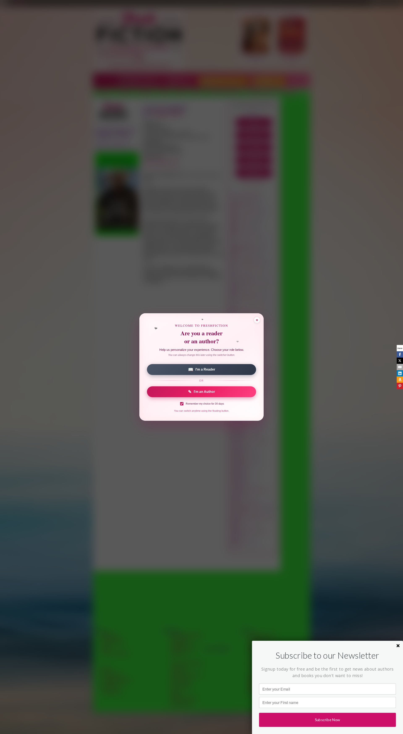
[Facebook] (400, 354)
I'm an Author (201, 391)
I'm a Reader (201, 369)
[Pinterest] (400, 386)
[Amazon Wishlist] (400, 379)
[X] (400, 361)
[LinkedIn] (400, 373)
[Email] (400, 367)
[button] (327, 655)
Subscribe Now (327, 719)
